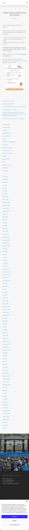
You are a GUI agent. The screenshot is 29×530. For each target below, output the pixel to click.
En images (5, 144)
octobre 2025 (6, 208)
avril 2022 (5, 329)
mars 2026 (5, 193)
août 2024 (5, 248)
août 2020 (5, 387)
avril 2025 (5, 225)
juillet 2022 (5, 321)
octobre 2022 (6, 312)
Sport (4, 162)
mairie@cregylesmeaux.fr (13, 483)
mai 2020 (5, 396)
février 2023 (5, 300)
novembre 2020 (6, 378)
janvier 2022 (5, 338)
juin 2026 (5, 185)
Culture (4, 138)
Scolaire (4, 156)
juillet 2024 (5, 251)
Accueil (4, 25)
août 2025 (5, 214)
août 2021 (5, 352)
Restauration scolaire (8, 153)
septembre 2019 (6, 419)
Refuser (14, 520)
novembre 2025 (6, 205)
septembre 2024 (6, 245)
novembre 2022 (6, 309)
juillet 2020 (5, 390)
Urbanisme (5, 167)
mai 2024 (5, 257)
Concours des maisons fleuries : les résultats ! (13, 118)
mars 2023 (5, 298)
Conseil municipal (7, 133)
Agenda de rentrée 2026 (8, 103)
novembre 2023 (6, 274)
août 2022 (5, 318)
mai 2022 (5, 326)
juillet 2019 (5, 425)
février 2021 (5, 370)
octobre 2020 (6, 381)
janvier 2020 (5, 407)
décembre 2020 (6, 376)
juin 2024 (5, 254)
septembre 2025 (6, 211)
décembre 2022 (6, 306)
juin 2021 (5, 358)
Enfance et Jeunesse (7, 147)
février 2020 (5, 405)
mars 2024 (5, 263)
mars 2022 (5, 332)
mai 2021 (5, 361)
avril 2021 (5, 364)
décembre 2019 (6, 410)
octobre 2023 (6, 277)
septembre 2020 (6, 384)
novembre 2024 (6, 240)
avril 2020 (5, 399)
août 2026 (5, 179)
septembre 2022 (6, 315)
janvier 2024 (5, 269)
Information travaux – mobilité (10, 109)
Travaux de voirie (7, 164)
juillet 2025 (5, 217)
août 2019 (5, 422)
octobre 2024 (6, 243)
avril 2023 (5, 295)
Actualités (5, 130)
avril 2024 (5, 260)
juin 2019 (5, 428)
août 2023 (5, 283)
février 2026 (5, 196)
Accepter (14, 516)
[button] (27, 501)
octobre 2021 (6, 347)
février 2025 (5, 231)
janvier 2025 (5, 234)
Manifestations (6, 150)
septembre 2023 (6, 280)
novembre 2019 (6, 413)
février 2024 (5, 266)
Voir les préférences (14, 524)
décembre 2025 (6, 202)
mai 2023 (5, 292)
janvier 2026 (5, 199)
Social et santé (6, 159)
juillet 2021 (5, 355)
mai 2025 (5, 222)
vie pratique (5, 170)
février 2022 (5, 335)
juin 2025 (5, 219)
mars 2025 (5, 228)
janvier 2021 (5, 373)
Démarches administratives (9, 141)
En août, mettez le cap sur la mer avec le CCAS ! (14, 106)
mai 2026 (5, 188)
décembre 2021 (6, 341)
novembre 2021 (6, 344)
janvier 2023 (5, 303)
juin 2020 (5, 393)
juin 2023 (5, 289)
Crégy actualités (6, 136)
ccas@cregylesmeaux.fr (17, 60)
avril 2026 (5, 191)
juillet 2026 (5, 182)
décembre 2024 (6, 237)
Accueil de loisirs (6, 127)
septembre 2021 (6, 350)
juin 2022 (5, 324)
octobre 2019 (6, 416)
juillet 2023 (5, 286)
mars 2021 (5, 367)
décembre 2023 (6, 271)
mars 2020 (5, 402)
